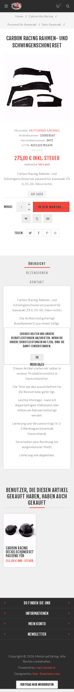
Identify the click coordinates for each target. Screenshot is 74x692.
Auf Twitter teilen (30, 233)
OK (37, 357)
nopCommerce (46, 667)
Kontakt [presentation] (37, 282)
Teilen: (18, 233)
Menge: (8, 207)
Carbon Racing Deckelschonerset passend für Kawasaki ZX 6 (20, 554)
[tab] (37, 264)
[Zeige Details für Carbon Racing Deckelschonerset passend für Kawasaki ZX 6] (20, 530)
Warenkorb (60, 4)
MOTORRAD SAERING (44, 130)
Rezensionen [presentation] (37, 273)
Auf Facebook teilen (38, 233)
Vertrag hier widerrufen (37, 684)
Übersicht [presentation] (37, 264)
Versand (44, 164)
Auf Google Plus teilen (55, 233)
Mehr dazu (37, 364)
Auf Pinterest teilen (47, 233)
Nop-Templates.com (46, 673)
